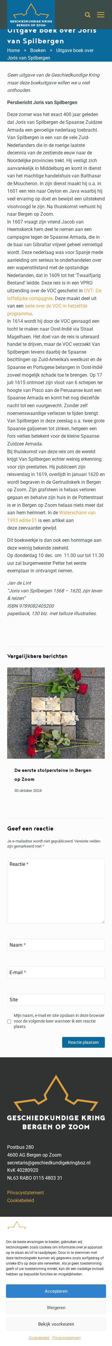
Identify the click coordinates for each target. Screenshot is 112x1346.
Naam (18, 945)
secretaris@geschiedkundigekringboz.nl (48, 1163)
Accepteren (56, 1291)
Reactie (19, 864)
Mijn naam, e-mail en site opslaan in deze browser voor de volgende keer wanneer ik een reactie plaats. (59, 1021)
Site (14, 1000)
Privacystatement (66, 1338)
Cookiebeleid (39, 1338)
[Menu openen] (101, 14)
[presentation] (56, 713)
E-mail (18, 972)
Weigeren (56, 1307)
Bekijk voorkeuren (56, 1324)
